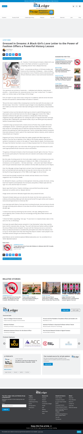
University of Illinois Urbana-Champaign (14, 326)
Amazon (15, 372)
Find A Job (65, 310)
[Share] (7, 54)
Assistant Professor (9, 324)
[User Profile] (73, 6)
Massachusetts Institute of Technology (52, 326)
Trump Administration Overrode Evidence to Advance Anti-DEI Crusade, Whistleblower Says (34, 246)
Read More (48, 364)
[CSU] (68, 343)
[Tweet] (13, 54)
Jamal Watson (9, 49)
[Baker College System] (14, 343)
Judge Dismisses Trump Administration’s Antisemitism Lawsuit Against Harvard (63, 87)
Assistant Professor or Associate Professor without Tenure (58, 324)
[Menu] (80, 6)
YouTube (27, 372)
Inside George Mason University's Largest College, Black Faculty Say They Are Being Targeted (64, 79)
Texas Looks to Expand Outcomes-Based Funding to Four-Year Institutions (62, 70)
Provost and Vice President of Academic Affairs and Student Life (60, 318)
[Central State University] (50, 343)
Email (3, 403)
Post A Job (76, 310)
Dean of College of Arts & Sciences (13, 318)
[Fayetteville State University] (32, 343)
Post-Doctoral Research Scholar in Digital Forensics (56, 330)
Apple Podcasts (8, 372)
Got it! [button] (79, 431)
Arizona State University (49, 332)
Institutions (58, 67)
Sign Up (6, 409)
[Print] (4, 54)
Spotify (21, 372)
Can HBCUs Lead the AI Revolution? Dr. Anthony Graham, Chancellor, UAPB (26, 361)
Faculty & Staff (59, 75)
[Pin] (16, 54)
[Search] (76, 6)
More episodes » (8, 369)
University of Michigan (9, 332)
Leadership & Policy (18, 244)
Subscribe (4, 6)
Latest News (7, 40)
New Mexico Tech (47, 320)
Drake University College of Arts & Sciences (14, 320)
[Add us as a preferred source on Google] (19, 54)
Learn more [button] (40, 431)
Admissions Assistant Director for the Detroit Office (17, 330)
